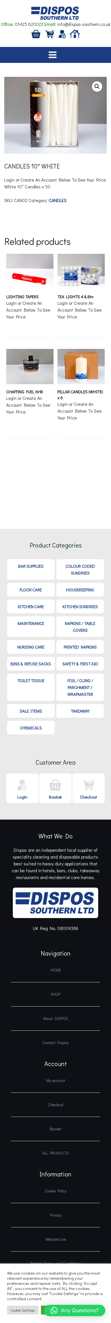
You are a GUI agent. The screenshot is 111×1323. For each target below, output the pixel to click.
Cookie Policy (56, 1191)
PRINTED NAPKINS (80, 647)
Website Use (55, 1239)
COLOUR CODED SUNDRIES (80, 569)
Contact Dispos (55, 1042)
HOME (55, 970)
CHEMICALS (31, 728)
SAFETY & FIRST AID (80, 663)
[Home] (75, 33)
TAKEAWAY (80, 711)
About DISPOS (55, 1018)
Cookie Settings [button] (23, 1310)
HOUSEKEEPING (80, 589)
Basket (55, 797)
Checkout (88, 797)
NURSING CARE (30, 647)
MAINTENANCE (31, 623)
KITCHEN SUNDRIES (80, 606)
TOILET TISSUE (30, 680)
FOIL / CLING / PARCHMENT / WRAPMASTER (80, 687)
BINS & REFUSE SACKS (31, 663)
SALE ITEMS (31, 711)
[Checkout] (50, 33)
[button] (97, 86)
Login (22, 797)
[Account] (62, 33)
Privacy (55, 1215)
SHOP (55, 994)
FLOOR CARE (31, 589)
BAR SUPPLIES (31, 566)
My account (55, 1080)
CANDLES (58, 200)
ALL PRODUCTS (55, 1153)
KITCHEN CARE (31, 606)
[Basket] (36, 33)
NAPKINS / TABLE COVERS (80, 626)
